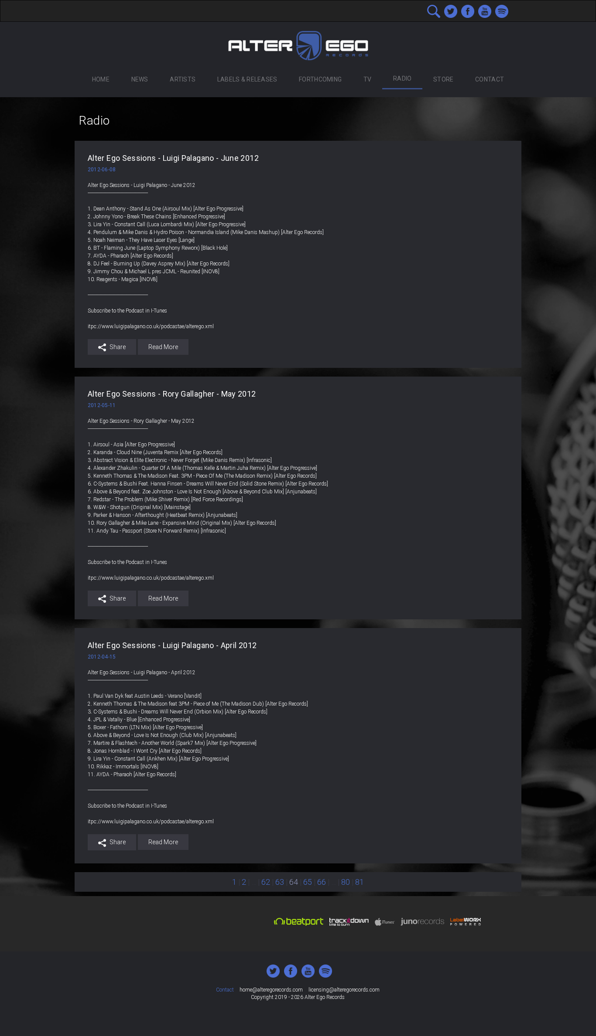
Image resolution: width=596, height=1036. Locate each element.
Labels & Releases (247, 79)
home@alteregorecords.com (271, 990)
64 (293, 882)
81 (359, 882)
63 (279, 882)
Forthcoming (320, 79)
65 (307, 882)
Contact (489, 79)
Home (101, 79)
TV (367, 79)
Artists (182, 79)
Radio (402, 78)
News (139, 79)
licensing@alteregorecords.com (344, 990)
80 (345, 882)
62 (265, 882)
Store (443, 79)
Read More (163, 346)
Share (117, 346)
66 (321, 882)
